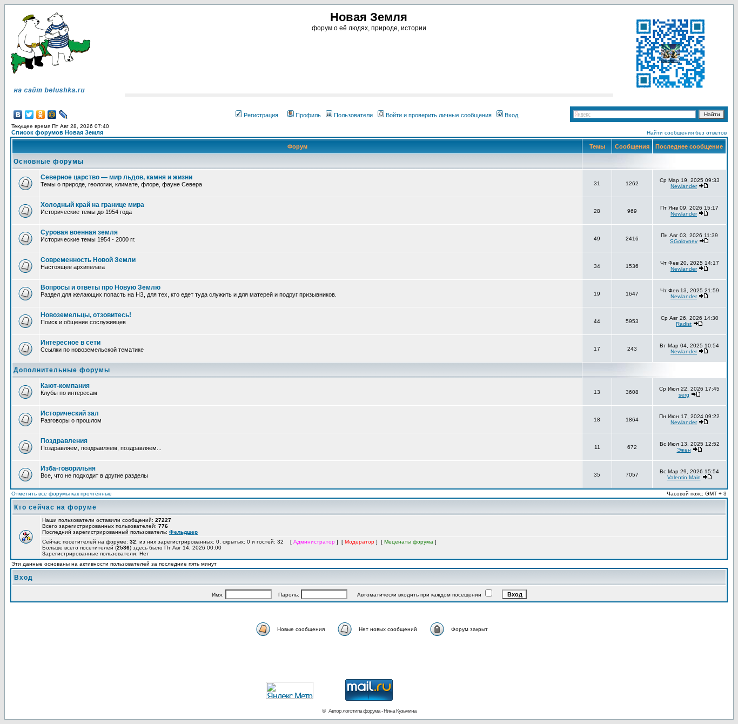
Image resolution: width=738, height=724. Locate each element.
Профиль (308, 115)
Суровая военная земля (79, 232)
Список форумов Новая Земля (57, 132)
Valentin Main (684, 477)
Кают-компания (65, 386)
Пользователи (353, 115)
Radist (684, 324)
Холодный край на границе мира (92, 205)
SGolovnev (683, 241)
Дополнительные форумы (62, 370)
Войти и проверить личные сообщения (439, 115)
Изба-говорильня (68, 468)
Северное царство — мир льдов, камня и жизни (116, 177)
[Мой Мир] (52, 115)
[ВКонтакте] (18, 115)
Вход (511, 115)
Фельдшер (183, 532)
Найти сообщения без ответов (687, 133)
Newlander (683, 186)
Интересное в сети (70, 342)
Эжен (684, 450)
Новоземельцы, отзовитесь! (86, 315)
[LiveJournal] (63, 115)
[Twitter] (29, 115)
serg (684, 395)
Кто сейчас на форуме (55, 507)
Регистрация (261, 115)
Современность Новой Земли (88, 260)
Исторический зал (70, 413)
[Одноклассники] (40, 115)
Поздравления (64, 441)
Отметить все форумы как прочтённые (61, 494)
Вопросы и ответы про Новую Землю (100, 287)
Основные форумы (49, 161)
